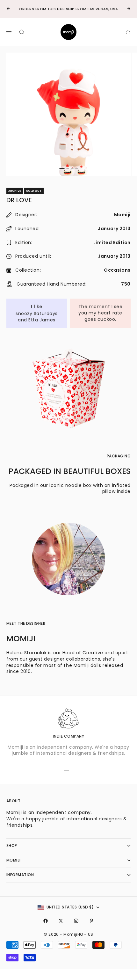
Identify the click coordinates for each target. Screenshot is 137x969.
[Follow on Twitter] (60, 920)
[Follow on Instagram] (76, 920)
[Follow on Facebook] (45, 920)
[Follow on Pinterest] (91, 920)
